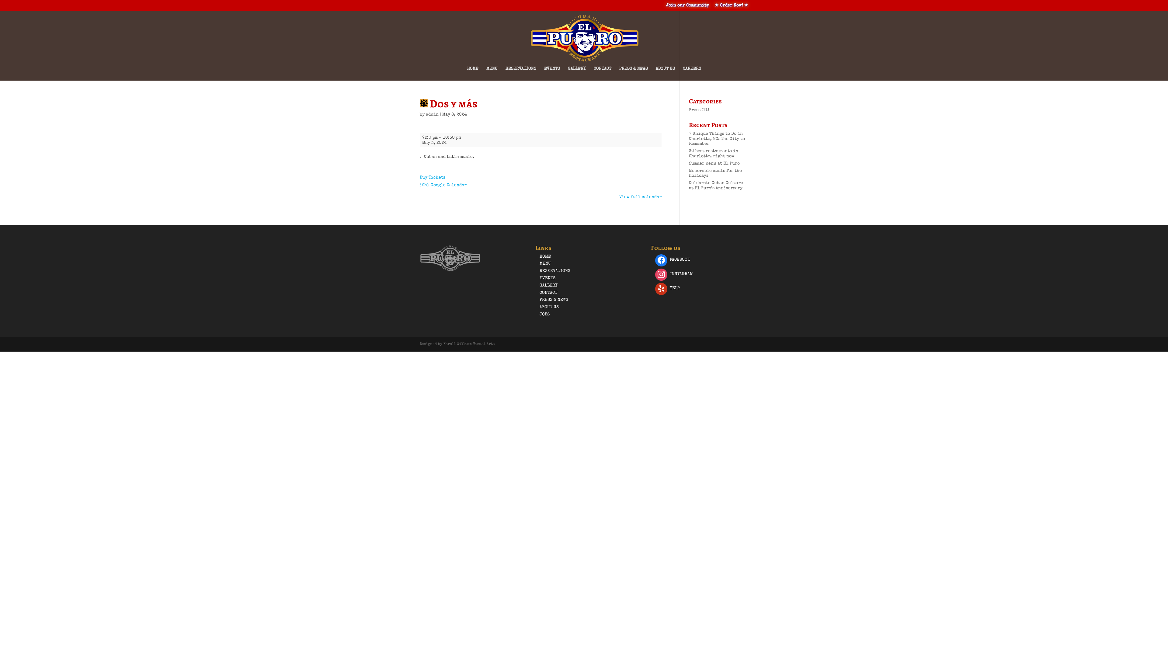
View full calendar (640, 197)
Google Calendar (449, 185)
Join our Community (687, 5)
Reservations (521, 69)
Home (472, 69)
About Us (665, 69)
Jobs (545, 314)
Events (552, 69)
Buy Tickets (432, 178)
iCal (424, 185)
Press (694, 110)
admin (432, 115)
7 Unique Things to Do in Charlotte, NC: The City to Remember (717, 139)
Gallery (577, 69)
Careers (692, 69)
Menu (492, 69)
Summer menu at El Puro (714, 164)
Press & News (633, 69)
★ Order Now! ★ (731, 5)
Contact (602, 69)
